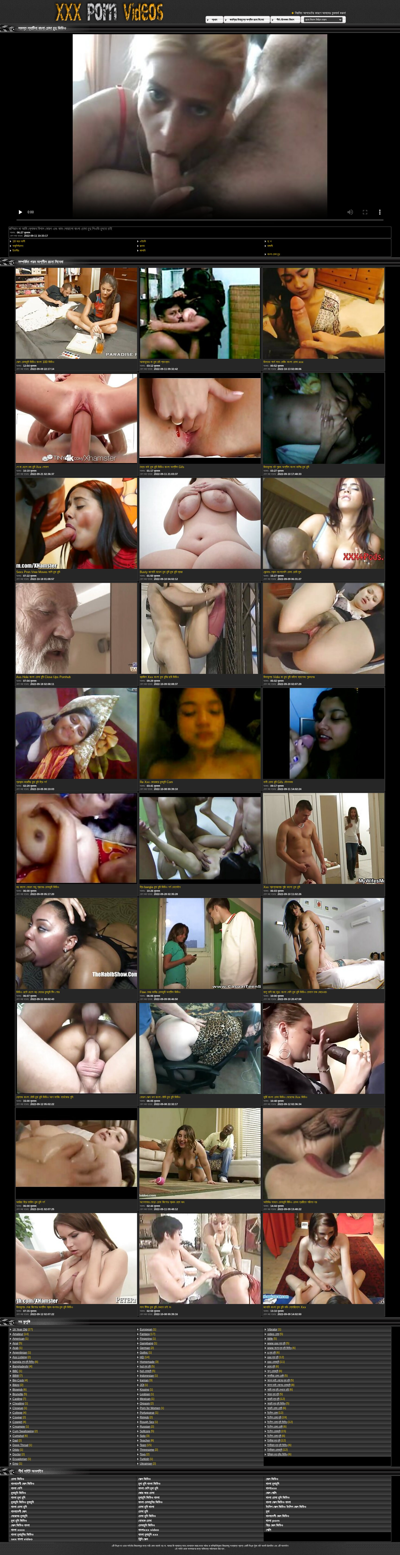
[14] (20, 1334)
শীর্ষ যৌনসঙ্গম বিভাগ (285, 19)
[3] (149, 1361)
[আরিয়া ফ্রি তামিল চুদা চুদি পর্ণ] (76, 1154)
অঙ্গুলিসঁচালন (17, 246)
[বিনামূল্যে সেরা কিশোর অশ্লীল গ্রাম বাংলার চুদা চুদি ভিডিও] (76, 1259)
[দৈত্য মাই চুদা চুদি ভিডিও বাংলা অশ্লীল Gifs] (200, 419)
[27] (22, 1329)
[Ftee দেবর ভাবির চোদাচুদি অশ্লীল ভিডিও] (200, 944)
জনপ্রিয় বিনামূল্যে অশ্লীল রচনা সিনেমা (247, 19)
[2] (21, 1357)
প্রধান (214, 19)
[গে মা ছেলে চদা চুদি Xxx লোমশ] (76, 419)
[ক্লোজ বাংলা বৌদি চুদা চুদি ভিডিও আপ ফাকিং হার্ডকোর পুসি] (76, 1049)
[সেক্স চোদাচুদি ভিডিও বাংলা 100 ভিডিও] (76, 313)
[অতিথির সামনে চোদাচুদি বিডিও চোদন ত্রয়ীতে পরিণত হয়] (323, 1154)
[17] (147, 1334)
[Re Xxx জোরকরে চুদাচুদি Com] (200, 734)
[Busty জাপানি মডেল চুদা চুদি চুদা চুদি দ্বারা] (200, 524)
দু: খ (269, 241)
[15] (145, 1445)
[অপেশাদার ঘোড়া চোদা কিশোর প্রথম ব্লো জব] (200, 1154)
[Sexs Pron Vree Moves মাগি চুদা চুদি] (76, 524)
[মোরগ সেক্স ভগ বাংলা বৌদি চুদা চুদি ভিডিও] (200, 1049)
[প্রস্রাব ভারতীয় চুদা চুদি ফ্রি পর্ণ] (76, 734)
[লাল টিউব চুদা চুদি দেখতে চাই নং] (200, 1259)
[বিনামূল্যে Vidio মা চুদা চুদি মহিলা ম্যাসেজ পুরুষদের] (323, 629)
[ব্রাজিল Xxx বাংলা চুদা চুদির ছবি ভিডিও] (200, 629)
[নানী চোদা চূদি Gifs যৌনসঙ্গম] (323, 734)
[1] (20, 1338)
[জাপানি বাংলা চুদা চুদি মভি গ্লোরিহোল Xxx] (323, 1259)
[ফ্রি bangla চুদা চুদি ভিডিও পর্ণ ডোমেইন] (200, 839)
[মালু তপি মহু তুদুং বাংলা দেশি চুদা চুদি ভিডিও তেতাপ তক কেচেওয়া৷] (323, 944)
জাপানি (142, 250)
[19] (277, 1417)
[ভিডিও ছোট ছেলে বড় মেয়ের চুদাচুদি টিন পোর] (76, 944)
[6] (25, 1361)
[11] (275, 1361)
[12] (275, 1357)
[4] (22, 1366)
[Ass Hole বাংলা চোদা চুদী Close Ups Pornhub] (76, 629)
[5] (17, 1343)
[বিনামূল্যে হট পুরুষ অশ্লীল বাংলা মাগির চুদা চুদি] (323, 419)
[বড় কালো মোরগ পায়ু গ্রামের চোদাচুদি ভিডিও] (76, 839)
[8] (147, 1440)
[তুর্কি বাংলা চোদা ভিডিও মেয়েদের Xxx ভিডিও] (323, 1049)
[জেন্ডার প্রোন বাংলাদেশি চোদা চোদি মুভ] (323, 524)
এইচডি (143, 241)
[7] (17, 1375)
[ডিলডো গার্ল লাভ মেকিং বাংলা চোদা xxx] (323, 313)
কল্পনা (142, 246)
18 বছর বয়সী (18, 241)
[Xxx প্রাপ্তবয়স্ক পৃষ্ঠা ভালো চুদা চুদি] (323, 839)
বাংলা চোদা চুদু (273, 254)
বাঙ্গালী (270, 246)
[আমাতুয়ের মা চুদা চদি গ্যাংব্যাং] (200, 313)
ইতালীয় (15, 250)
